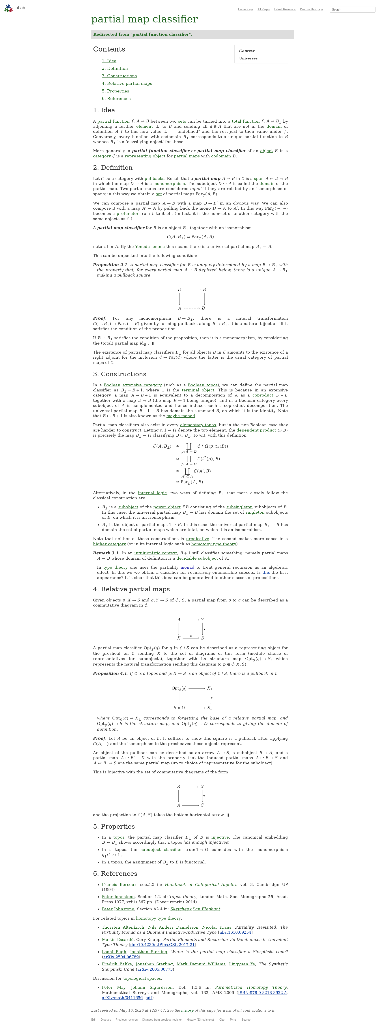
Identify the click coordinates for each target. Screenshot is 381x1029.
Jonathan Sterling (148, 951)
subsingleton (239, 507)
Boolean (112, 385)
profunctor (128, 213)
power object (166, 507)
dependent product (256, 430)
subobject (128, 507)
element (144, 126)
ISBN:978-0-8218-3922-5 (262, 992)
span (259, 178)
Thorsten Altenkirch (123, 927)
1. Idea (109, 60)
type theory (115, 567)
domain (274, 126)
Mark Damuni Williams (201, 964)
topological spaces (142, 978)
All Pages (264, 9)
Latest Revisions (285, 9)
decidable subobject (197, 558)
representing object (145, 156)
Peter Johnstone (118, 896)
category (102, 156)
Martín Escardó (118, 939)
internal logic (152, 493)
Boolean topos (203, 385)
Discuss (106, 1019)
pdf (148, 997)
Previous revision (127, 1019)
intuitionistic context (155, 553)
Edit (93, 1019)
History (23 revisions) (200, 1019)
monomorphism (169, 183)
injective (220, 837)
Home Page (245, 9)
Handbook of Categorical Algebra (201, 884)
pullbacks (154, 178)
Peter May (113, 987)
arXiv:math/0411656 (122, 997)
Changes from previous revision (162, 1019)
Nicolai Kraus (216, 927)
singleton (255, 512)
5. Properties (115, 91)
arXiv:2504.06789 (121, 957)
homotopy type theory (213, 544)
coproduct (262, 395)
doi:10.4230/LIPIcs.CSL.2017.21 (162, 944)
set (159, 194)
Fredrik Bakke (117, 964)
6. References (116, 98)
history (187, 1010)
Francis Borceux (119, 884)
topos (118, 837)
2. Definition (115, 68)
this (266, 572)
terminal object (198, 390)
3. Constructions (119, 75)
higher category (109, 544)
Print (233, 1019)
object (266, 150)
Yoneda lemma (150, 246)
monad (187, 567)
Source (245, 1019)
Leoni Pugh (114, 951)
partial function (113, 121)
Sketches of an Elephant (195, 909)
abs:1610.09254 (235, 932)
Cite (221, 1019)
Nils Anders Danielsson (173, 927)
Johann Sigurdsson (152, 987)
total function (246, 121)
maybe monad (180, 415)
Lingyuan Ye (242, 964)
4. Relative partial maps (127, 83)
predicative (197, 538)
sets (182, 121)
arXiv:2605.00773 (155, 969)
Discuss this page (311, 9)
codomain (221, 156)
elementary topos (198, 424)
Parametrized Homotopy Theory (251, 987)
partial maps (187, 156)
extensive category (142, 385)
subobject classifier (161, 849)
